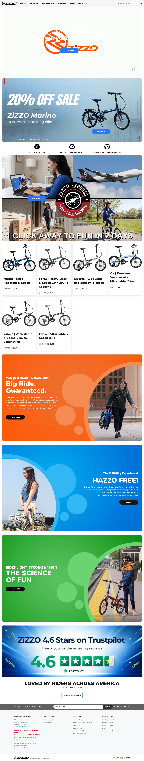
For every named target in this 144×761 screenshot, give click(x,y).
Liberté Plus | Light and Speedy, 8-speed (89, 281)
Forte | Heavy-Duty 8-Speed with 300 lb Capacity (53, 283)
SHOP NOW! (69, 51)
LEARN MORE (37, 199)
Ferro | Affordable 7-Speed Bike (54, 336)
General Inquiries (49, 720)
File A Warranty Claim (79, 734)
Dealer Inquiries (48, 723)
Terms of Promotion (108, 731)
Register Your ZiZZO (79, 731)
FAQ (103, 728)
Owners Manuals (107, 725)
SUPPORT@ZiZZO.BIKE (21, 726)
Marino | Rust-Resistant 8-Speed (17, 281)
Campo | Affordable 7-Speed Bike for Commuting (18, 338)
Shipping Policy (77, 728)
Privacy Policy (77, 725)
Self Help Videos (107, 723)
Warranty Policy (78, 720)
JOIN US (108, 707)
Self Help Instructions (109, 720)
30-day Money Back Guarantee (82, 723)
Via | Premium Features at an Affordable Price (122, 277)
